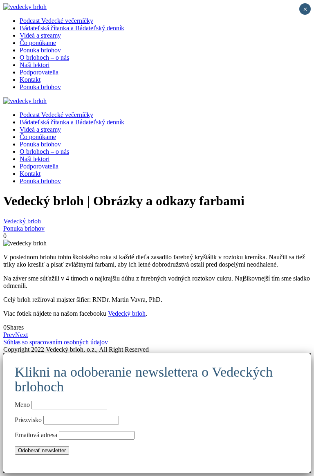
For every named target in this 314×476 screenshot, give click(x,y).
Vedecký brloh (22, 221)
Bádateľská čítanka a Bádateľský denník (72, 28)
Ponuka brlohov (40, 50)
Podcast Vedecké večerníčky (56, 20)
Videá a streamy (40, 35)
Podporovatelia (39, 72)
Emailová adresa (37, 434)
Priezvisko (28, 419)
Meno (22, 404)
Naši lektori (34, 64)
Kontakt (30, 79)
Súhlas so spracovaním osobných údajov (55, 342)
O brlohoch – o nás (44, 57)
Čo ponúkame (38, 42)
